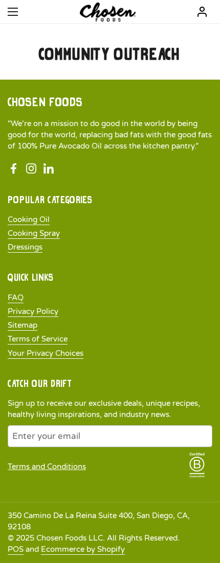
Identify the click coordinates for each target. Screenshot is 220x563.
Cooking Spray (34, 233)
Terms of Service (38, 339)
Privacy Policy (33, 311)
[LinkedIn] (48, 169)
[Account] (202, 12)
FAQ (16, 297)
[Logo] (108, 12)
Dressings (25, 247)
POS (16, 549)
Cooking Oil (29, 219)
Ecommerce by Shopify (83, 549)
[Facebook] (14, 169)
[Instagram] (31, 169)
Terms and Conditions (47, 466)
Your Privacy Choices (45, 353)
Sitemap (22, 325)
